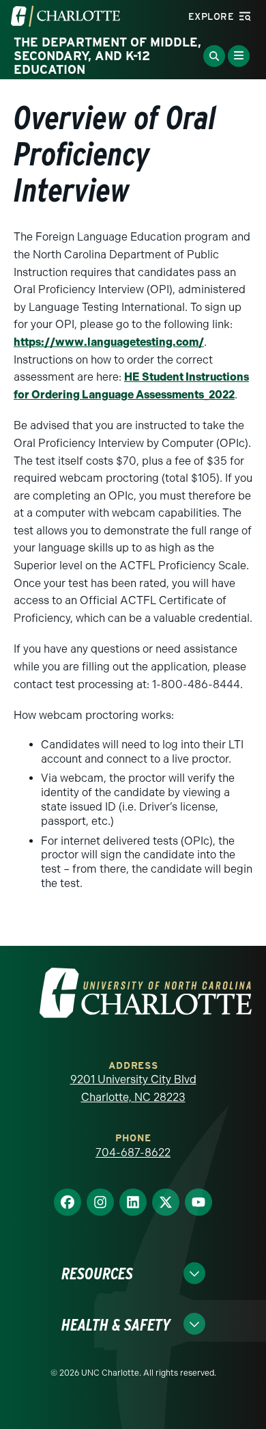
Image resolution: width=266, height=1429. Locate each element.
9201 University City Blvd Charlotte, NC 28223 (133, 1088)
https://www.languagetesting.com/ (109, 342)
